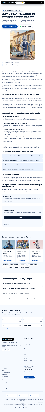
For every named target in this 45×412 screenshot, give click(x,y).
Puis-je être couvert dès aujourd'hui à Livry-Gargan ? (16, 293)
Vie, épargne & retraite (32, 264)
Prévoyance (23, 264)
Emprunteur (5, 264)
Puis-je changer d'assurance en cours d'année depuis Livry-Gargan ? (20, 298)
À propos (3, 366)
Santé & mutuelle (27, 344)
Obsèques (10, 267)
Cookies (3, 386)
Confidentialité (4, 384)
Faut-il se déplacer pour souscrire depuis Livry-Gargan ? (17, 283)
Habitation (26, 342)
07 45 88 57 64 (23, 217)
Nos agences (4, 368)
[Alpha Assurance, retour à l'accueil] (8, 3)
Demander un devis (29, 377)
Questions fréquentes (6, 372)
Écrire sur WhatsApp (27, 26)
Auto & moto (26, 340)
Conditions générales (6, 388)
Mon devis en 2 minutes (9, 26)
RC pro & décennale (14, 264)
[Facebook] (3, 350)
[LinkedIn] (9, 350)
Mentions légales (5, 382)
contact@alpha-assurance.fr (30, 371)
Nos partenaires (5, 376)
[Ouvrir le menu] (42, 3)
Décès (4, 267)
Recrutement (4, 374)
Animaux (16, 267)
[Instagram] (6, 350)
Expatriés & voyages (25, 267)
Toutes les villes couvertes (7, 328)
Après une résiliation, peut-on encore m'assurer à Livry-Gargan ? (19, 288)
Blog (3, 370)
